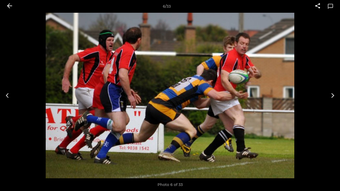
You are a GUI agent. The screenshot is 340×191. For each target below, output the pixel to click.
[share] (317, 6)
